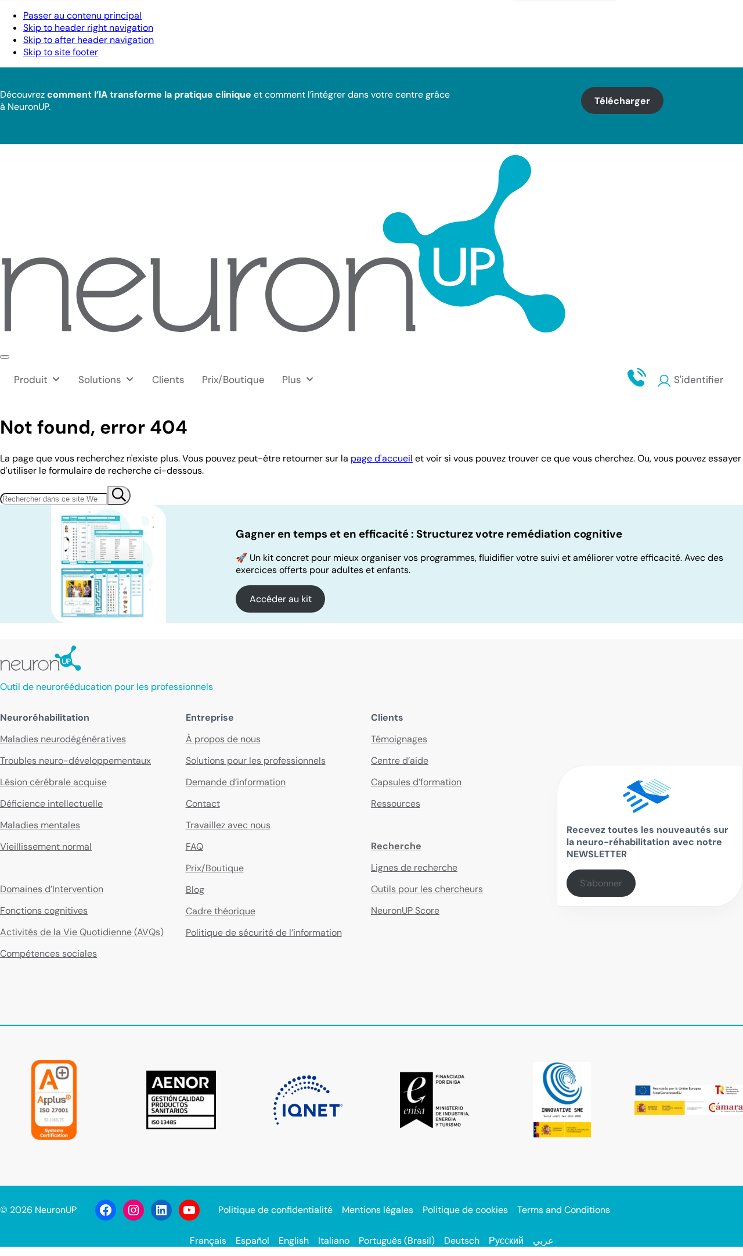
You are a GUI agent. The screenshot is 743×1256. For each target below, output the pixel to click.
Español (252, 1240)
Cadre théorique (220, 911)
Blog (195, 889)
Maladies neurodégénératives (63, 739)
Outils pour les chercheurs (427, 889)
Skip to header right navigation (88, 28)
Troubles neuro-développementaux (75, 760)
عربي (543, 1240)
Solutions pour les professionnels (256, 760)
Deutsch (461, 1240)
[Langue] (730, 19)
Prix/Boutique (233, 379)
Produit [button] (31, 379)
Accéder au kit (281, 599)
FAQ (194, 846)
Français (208, 1240)
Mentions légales (377, 1210)
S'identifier (698, 379)
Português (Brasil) (397, 1240)
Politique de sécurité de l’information (264, 932)
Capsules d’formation (416, 782)
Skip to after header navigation (88, 40)
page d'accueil (382, 458)
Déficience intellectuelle (51, 803)
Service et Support (649, 19)
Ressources (395, 803)
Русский (506, 1240)
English (294, 1240)
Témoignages (399, 739)
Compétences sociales (48, 953)
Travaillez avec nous (228, 825)
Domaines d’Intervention (51, 889)
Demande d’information (236, 782)
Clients (168, 379)
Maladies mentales (40, 825)
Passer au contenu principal (82, 15)
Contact (569, 19)
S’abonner (601, 883)
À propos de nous (223, 739)
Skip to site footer (60, 52)
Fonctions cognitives (44, 910)
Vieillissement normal (46, 846)
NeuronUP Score (405, 910)
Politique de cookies (465, 1210)
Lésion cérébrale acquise (53, 782)
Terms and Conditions (563, 1210)
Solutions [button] (99, 379)
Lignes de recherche (414, 867)
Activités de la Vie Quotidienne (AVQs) (82, 932)
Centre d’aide (399, 760)
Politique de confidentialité (275, 1210)
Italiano (333, 1240)
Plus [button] (291, 379)
